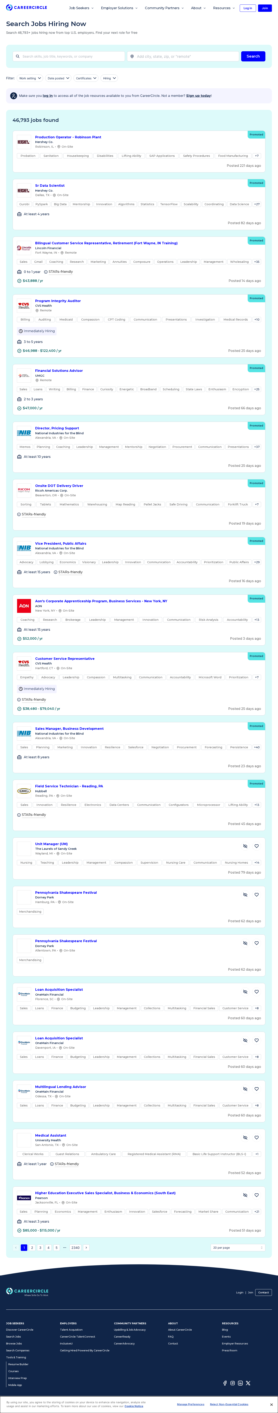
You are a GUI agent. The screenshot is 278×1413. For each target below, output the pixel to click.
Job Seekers (79, 8)
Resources (222, 8)
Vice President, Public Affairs (60, 544)
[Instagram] (232, 1383)
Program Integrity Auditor (58, 301)
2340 (75, 1248)
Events (226, 1336)
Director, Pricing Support (57, 428)
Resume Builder (18, 1364)
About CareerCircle (180, 1329)
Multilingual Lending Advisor (60, 1087)
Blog (225, 1329)
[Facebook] (225, 1383)
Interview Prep (17, 1378)
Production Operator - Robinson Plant (68, 137)
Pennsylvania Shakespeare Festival (66, 893)
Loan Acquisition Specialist (59, 990)
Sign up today (198, 96)
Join (250, 1292)
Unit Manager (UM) (51, 844)
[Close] (271, 1404)
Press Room (229, 1350)
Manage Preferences (190, 1404)
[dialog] (139, 1404)
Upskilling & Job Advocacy (130, 1329)
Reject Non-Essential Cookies (229, 1404)
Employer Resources (235, 1343)
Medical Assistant (50, 1135)
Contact (263, 1292)
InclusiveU (66, 1343)
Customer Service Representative (65, 659)
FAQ (171, 1336)
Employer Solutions (117, 8)
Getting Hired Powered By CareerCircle (84, 1350)
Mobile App (15, 1385)
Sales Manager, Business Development (69, 729)
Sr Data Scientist (50, 186)
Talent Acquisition (71, 1329)
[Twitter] (248, 1383)
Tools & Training (16, 1357)
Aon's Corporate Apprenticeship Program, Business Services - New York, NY (101, 601)
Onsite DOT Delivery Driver (59, 486)
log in (48, 96)
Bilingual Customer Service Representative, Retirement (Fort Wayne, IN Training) (106, 243)
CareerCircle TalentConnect (77, 1336)
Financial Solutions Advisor (59, 371)
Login (239, 1292)
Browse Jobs (14, 1343)
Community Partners (162, 8)
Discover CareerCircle (19, 1329)
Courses (13, 1371)
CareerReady (122, 1336)
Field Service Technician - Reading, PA (69, 786)
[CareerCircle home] (26, 8)
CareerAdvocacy (124, 1343)
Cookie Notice (134, 1406)
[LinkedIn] (240, 1383)
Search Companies (17, 1350)
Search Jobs (13, 1336)
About (196, 8)
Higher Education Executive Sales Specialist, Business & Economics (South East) (105, 1193)
